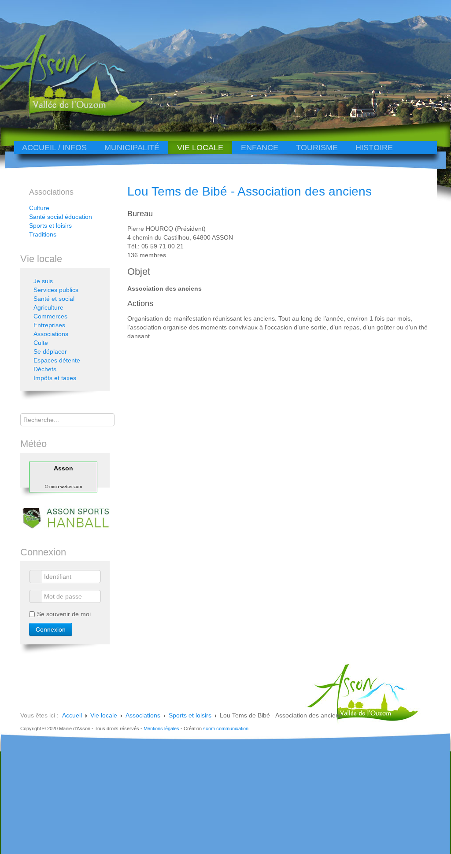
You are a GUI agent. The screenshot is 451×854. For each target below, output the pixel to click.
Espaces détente (56, 360)
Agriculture (48, 307)
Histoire (374, 147)
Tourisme (317, 147)
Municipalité (131, 147)
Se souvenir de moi (64, 613)
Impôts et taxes (54, 377)
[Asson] (65, 115)
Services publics (55, 289)
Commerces (50, 316)
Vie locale (200, 147)
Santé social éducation (60, 216)
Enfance (259, 147)
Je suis (43, 281)
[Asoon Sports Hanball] (65, 517)
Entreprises (49, 325)
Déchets (44, 369)
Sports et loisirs (50, 225)
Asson (63, 468)
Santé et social (53, 298)
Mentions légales (161, 728)
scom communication (225, 728)
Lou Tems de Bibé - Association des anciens (249, 191)
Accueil (72, 715)
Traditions (42, 234)
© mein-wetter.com (63, 486)
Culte (40, 342)
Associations (50, 333)
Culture (39, 207)
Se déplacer (50, 351)
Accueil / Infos (54, 147)
